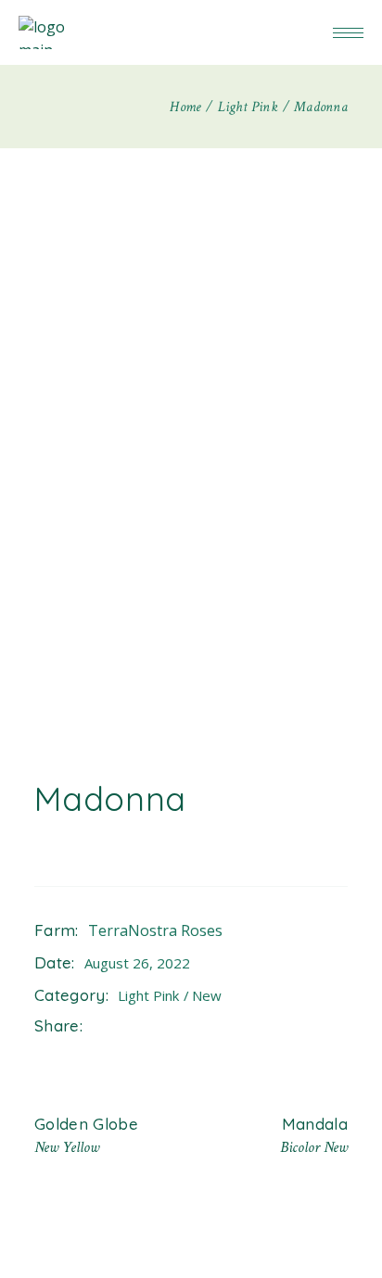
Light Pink (150, 995)
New (207, 995)
